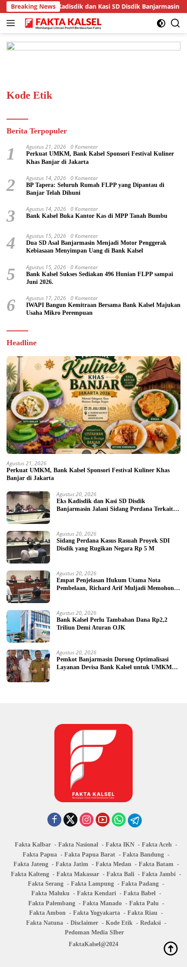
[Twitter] (70, 820)
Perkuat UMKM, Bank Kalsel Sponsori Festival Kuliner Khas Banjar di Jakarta (100, 157)
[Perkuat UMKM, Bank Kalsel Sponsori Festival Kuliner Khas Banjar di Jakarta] (93, 405)
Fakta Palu (144, 903)
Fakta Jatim (72, 864)
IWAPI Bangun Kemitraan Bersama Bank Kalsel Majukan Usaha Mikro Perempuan (103, 309)
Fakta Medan (113, 864)
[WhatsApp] (119, 820)
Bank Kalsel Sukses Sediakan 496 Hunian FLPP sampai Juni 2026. (99, 278)
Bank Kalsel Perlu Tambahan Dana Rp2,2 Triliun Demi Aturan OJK (112, 624)
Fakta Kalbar (33, 844)
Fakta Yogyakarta (96, 913)
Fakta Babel (140, 893)
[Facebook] (54, 820)
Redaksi (150, 923)
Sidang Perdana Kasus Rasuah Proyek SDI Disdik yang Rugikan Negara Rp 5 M (113, 544)
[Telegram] (135, 820)
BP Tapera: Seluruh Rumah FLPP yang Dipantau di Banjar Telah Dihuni (95, 189)
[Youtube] (103, 820)
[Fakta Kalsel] (62, 23)
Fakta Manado (102, 903)
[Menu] (12, 23)
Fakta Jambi (159, 874)
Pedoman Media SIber (94, 932)
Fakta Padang (140, 883)
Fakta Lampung (92, 883)
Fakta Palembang (51, 903)
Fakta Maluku (50, 893)
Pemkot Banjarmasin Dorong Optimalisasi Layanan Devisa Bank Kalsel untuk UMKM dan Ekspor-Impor (114, 663)
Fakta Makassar (78, 874)
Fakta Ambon (47, 913)
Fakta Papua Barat (89, 854)
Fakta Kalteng (30, 874)
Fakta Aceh (157, 844)
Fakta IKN (120, 844)
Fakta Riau (142, 913)
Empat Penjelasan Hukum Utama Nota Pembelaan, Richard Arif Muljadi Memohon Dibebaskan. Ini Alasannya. (115, 584)
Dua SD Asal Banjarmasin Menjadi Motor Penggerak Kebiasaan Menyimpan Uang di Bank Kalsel (96, 247)
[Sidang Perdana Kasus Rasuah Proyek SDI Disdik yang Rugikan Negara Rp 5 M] (28, 547)
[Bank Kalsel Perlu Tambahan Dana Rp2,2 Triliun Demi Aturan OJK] (28, 626)
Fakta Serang (45, 883)
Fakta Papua (40, 854)
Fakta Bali (120, 874)
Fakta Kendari (96, 893)
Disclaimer (84, 923)
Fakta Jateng (30, 864)
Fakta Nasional (78, 844)
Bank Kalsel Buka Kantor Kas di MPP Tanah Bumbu (96, 216)
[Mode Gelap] (161, 23)
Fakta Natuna (44, 923)
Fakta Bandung (143, 854)
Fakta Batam (156, 864)
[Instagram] (87, 820)
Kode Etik (119, 923)
